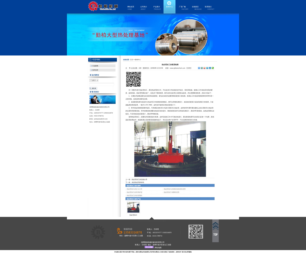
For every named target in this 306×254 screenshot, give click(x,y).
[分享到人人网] (210, 68)
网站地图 (158, 248)
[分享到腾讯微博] (207, 68)
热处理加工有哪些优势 (171, 192)
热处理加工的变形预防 (134, 195)
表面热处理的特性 (138, 182)
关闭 (188, 68)
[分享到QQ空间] (202, 68)
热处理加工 (133, 215)
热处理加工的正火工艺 (134, 189)
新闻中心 (138, 59)
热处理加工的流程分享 (139, 179)
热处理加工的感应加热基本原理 (175, 189)
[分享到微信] (213, 68)
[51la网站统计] (149, 248)
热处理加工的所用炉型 (134, 192)
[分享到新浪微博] (205, 68)
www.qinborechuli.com (177, 68)
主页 (131, 59)
